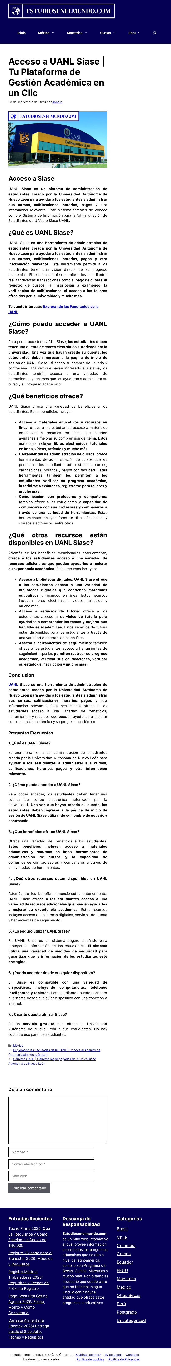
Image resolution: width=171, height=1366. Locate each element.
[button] (155, 33)
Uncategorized (131, 1320)
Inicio (22, 33)
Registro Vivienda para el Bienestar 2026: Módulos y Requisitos (30, 1258)
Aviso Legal (113, 1355)
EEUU (122, 1270)
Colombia (126, 1245)
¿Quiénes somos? (87, 1355)
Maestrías (126, 1278)
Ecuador (125, 1262)
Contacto (132, 1355)
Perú (121, 1303)
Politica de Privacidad (124, 1359)
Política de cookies (90, 1359)
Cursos (124, 1253)
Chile (122, 1237)
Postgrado (127, 1312)
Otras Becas (128, 1295)
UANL (13, 685)
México (18, 1045)
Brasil (122, 1228)
